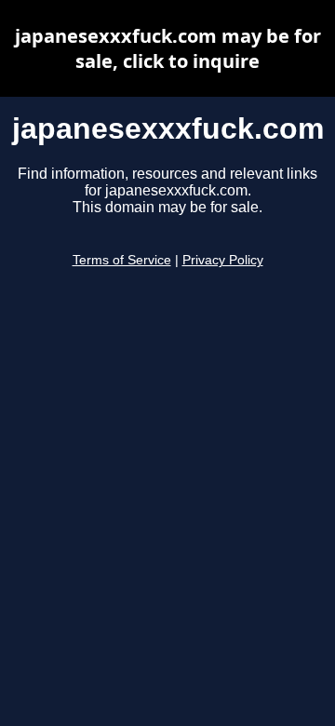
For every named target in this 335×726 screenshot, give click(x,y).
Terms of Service (122, 260)
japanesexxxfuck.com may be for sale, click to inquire (168, 48)
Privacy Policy (222, 260)
